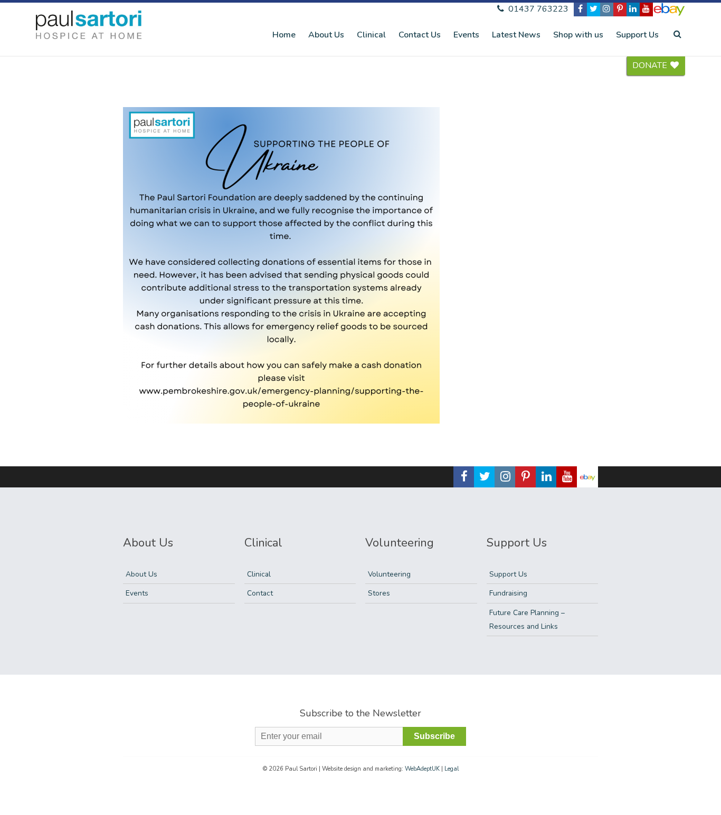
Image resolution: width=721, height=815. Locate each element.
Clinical (371, 35)
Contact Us (420, 35)
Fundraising (508, 593)
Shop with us (578, 35)
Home (284, 35)
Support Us (637, 35)
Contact (260, 593)
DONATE (650, 65)
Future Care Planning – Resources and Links (527, 619)
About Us (326, 35)
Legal (451, 769)
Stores (379, 593)
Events (466, 35)
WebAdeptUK (422, 769)
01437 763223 (537, 9)
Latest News (516, 35)
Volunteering (389, 574)
